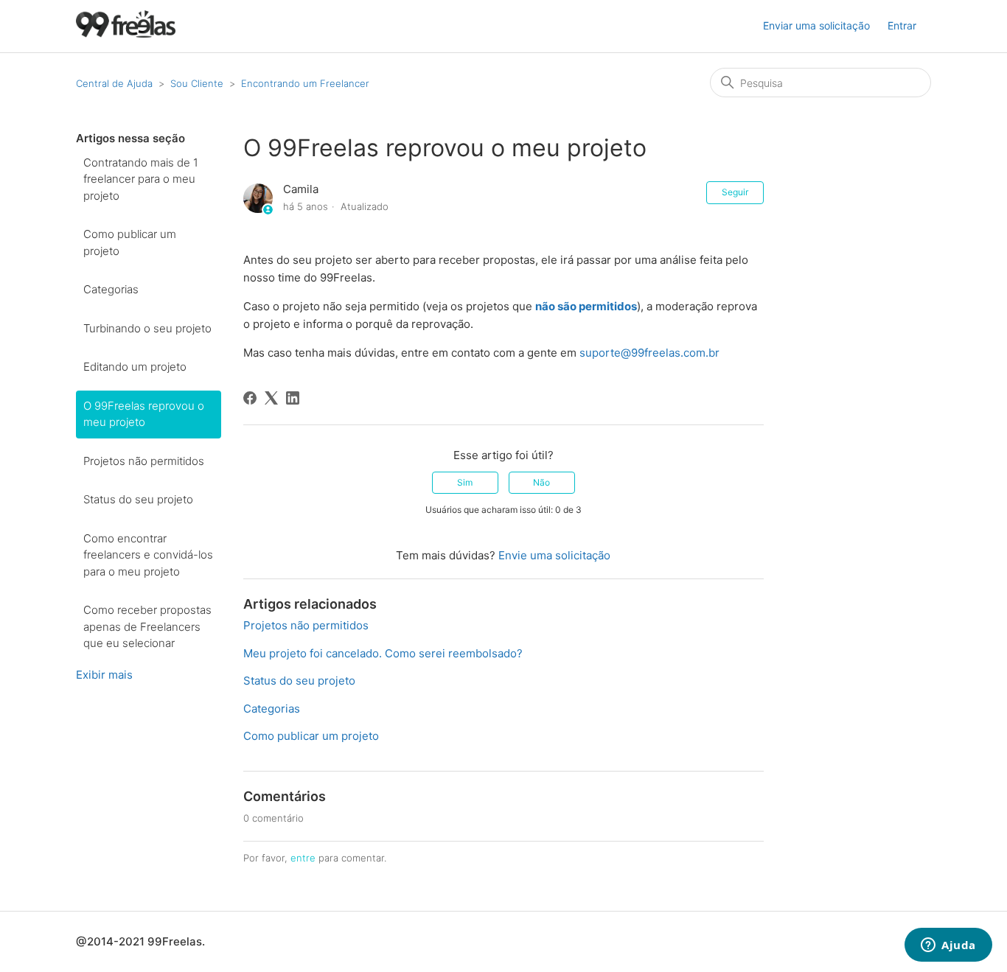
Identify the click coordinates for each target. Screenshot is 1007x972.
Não (541, 482)
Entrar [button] (902, 25)
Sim (465, 482)
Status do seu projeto (138, 499)
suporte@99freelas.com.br (649, 353)
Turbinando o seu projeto (147, 328)
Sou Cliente (196, 83)
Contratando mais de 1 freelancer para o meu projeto (140, 179)
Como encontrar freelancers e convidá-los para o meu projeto (148, 554)
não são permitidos (586, 306)
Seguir (735, 191)
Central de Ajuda (114, 83)
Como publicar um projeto (129, 242)
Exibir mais (104, 675)
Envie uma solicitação (554, 555)
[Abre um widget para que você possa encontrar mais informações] (948, 946)
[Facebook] (250, 398)
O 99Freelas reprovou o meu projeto (143, 414)
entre (303, 858)
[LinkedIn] (292, 398)
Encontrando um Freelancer (305, 83)
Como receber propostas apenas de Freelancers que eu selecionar (147, 626)
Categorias (111, 289)
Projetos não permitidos (143, 461)
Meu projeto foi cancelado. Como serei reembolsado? (383, 653)
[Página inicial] (125, 34)
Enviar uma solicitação (816, 25)
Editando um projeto (135, 367)
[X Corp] (271, 398)
